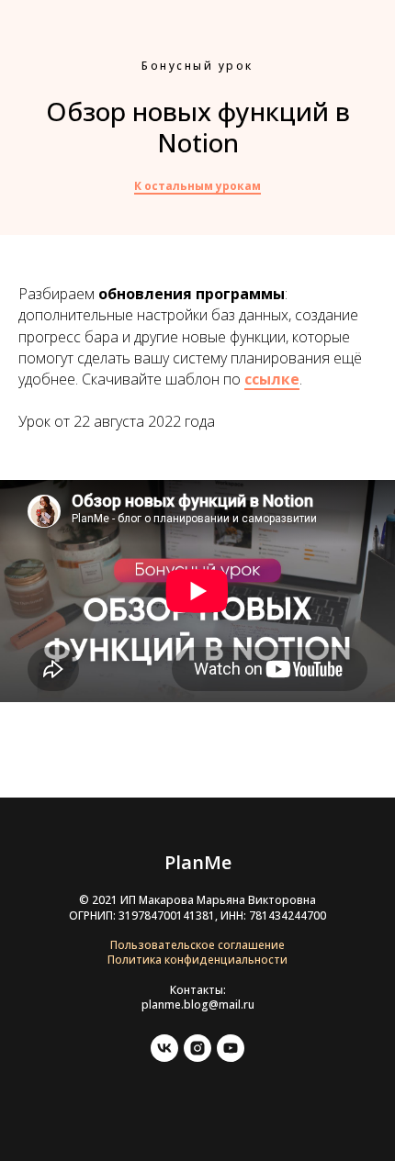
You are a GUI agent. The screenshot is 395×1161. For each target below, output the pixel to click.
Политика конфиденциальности (197, 959)
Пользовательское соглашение (197, 945)
